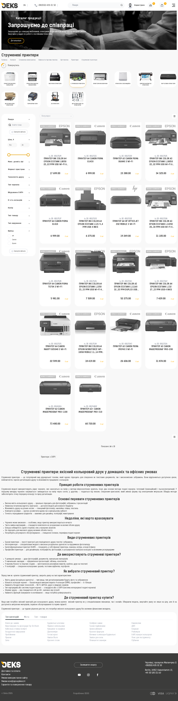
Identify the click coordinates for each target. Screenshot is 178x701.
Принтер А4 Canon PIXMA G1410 (55, 222)
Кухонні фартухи (97, 632)
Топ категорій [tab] (12, 617)
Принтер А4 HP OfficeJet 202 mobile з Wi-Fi (126, 222)
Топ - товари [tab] (40, 617)
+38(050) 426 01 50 (153, 665)
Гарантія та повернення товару (16, 685)
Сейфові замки (96, 623)
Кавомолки (136, 623)
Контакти (5, 675)
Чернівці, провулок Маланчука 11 (161, 663)
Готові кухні (52, 635)
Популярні (46, 116)
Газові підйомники (97, 626)
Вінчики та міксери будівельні (102, 635)
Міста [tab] (26, 617)
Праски (8, 638)
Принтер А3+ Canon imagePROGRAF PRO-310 (90, 410)
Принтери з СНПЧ (48, 457)
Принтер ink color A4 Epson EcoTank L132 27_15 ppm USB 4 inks (161, 287)
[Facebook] (97, 675)
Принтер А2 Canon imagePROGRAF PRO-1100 (55, 410)
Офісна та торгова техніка (47, 60)
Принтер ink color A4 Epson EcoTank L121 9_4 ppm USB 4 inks (90, 224)
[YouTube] (79, 675)
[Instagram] (88, 675)
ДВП (133, 626)
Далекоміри (52, 632)
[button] (121, 5)
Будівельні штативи (55, 623)
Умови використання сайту (14, 678)
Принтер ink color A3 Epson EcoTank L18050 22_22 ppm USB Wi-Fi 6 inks (161, 162)
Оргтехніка (64, 60)
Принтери (74, 60)
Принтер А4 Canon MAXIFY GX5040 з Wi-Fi (55, 347)
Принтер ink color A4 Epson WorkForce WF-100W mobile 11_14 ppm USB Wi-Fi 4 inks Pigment (90, 349)
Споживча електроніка (27, 60)
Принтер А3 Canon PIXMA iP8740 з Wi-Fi (125, 347)
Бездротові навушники (15, 632)
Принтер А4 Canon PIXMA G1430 (90, 160)
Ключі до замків (12, 623)
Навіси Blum (52, 638)
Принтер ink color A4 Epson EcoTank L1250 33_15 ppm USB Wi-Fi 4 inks (90, 287)
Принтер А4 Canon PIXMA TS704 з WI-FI (55, 285)
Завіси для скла (96, 638)
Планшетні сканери (98, 641)
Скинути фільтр (20, 132)
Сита (7, 641)
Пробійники (10, 635)
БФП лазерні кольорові (142, 635)
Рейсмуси (136, 632)
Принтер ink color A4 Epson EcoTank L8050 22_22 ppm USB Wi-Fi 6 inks (55, 162)
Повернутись (13, 66)
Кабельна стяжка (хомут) (16, 629)
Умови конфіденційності (13, 681)
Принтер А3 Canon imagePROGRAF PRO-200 (161, 347)
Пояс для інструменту (141, 638)
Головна (4, 60)
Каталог (13, 60)
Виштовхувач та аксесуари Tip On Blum (22, 626)
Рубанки (135, 641)
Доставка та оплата (10, 671)
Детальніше (16, 41)
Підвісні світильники (56, 626)
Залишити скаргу (88, 665)
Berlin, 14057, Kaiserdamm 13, (159, 670)
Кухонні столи (53, 641)
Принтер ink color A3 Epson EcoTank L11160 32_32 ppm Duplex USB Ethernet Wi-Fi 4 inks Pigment (125, 287)
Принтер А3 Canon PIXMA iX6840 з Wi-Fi (125, 160)
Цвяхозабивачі (96, 629)
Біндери (135, 629)
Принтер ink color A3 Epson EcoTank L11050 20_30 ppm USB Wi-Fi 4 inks (161, 224)
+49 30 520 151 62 (153, 673)
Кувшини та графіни (56, 629)
